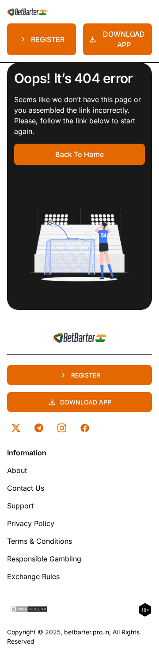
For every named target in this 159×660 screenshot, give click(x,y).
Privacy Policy (30, 523)
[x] (16, 428)
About (17, 470)
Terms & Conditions (39, 541)
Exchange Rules (33, 576)
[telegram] (39, 428)
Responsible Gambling (44, 558)
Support (20, 505)
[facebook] (85, 428)
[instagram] (62, 428)
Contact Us (25, 488)
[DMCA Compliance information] (29, 610)
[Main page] (27, 11)
